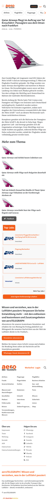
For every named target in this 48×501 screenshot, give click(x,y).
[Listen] (39, 403)
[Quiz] (24, 403)
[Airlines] (9, 377)
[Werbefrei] (29, 367)
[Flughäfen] (39, 377)
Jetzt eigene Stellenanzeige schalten (24, 297)
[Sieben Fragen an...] (24, 406)
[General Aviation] (9, 385)
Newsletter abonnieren (13, 338)
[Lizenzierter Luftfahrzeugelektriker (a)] (24, 281)
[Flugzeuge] (24, 377)
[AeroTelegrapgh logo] (9, 367)
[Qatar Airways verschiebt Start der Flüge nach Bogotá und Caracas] (24, 207)
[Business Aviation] (39, 380)
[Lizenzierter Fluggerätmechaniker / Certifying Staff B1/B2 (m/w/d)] (24, 239)
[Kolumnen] (24, 391)
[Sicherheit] (39, 399)
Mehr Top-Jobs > (39, 291)
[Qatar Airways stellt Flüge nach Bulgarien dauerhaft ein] (24, 169)
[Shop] (39, 406)
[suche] (44, 6)
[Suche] (45, 367)
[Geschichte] (9, 396)
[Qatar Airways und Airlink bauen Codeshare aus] (24, 153)
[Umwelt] (24, 396)
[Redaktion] (17, 29)
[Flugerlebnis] (24, 380)
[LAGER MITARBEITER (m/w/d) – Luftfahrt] (24, 267)
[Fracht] (9, 380)
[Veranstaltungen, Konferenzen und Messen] (9, 412)
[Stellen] (24, 385)
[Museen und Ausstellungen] (9, 391)
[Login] (37, 367)
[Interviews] (24, 399)
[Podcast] (9, 399)
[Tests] (39, 391)
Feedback (10, 219)
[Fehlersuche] (9, 403)
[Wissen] (39, 396)
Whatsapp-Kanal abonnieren (15, 353)
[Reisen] (9, 406)
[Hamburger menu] (3, 6)
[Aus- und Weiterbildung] (39, 385)
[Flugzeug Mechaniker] (24, 253)
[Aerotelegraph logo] (10, 6)
